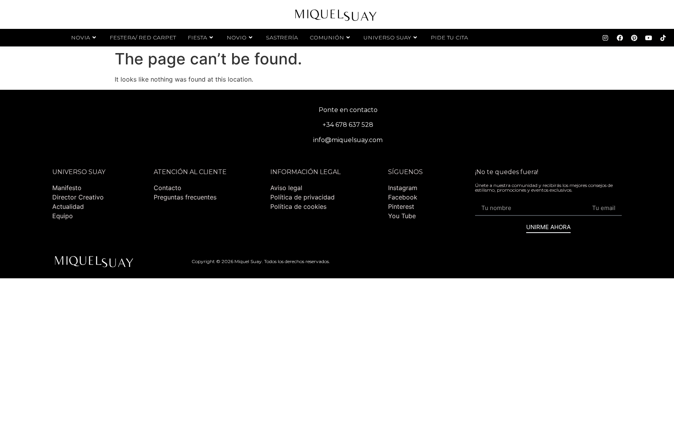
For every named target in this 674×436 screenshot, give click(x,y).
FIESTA (197, 37)
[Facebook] (620, 38)
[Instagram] (605, 38)
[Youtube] (648, 38)
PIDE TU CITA (449, 37)
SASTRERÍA (282, 37)
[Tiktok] (663, 38)
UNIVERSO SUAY (387, 37)
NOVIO (237, 37)
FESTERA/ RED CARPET (143, 37)
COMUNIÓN (327, 37)
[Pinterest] (634, 38)
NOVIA (80, 37)
